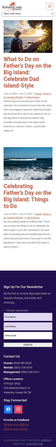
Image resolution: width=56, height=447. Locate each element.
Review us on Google (16, 428)
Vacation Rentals (15, 97)
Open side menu (12, 13)
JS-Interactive (34, 444)
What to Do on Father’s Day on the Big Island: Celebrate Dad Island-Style (27, 72)
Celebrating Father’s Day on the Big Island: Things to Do (27, 196)
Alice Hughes (33, 97)
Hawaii (38, 93)
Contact (46, 440)
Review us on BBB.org (16, 424)
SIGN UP (28, 344)
